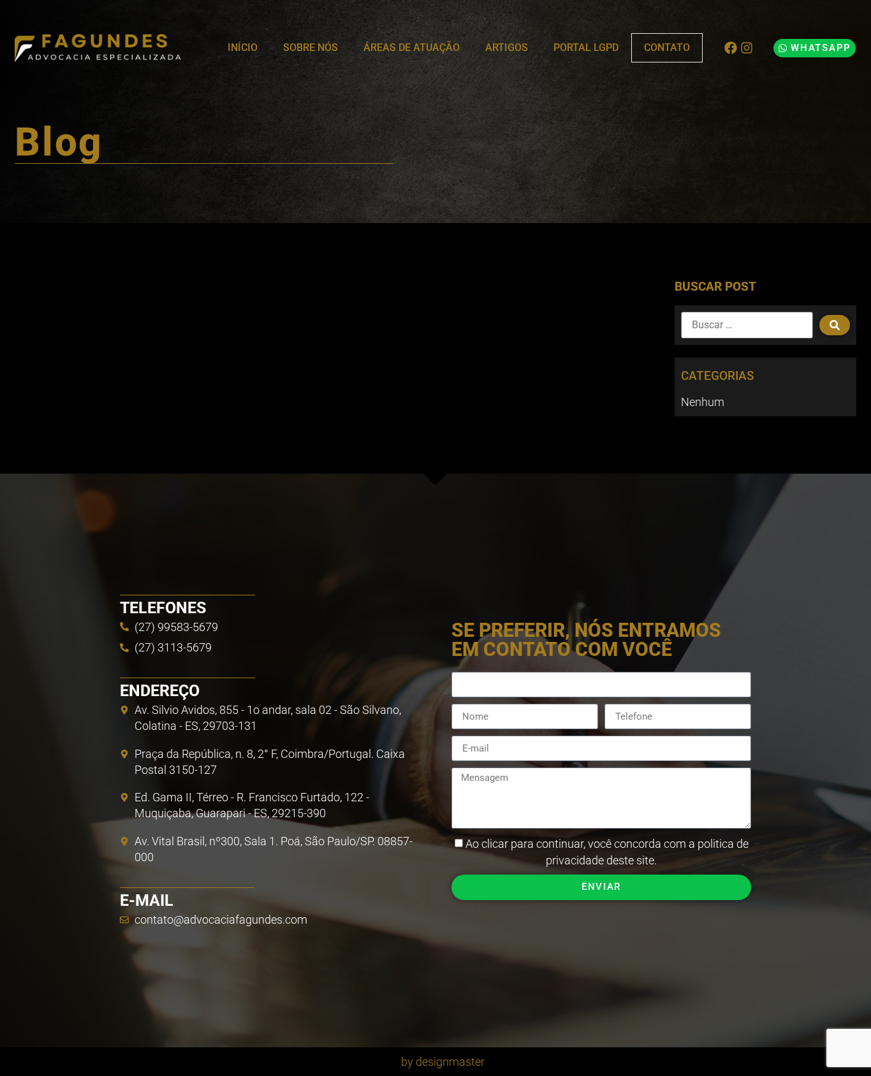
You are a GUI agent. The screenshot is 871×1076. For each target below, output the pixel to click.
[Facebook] (730, 47)
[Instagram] (746, 47)
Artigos (506, 47)
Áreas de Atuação (411, 47)
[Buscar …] (747, 325)
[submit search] (834, 325)
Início (243, 47)
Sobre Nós (310, 47)
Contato (667, 47)
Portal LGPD (585, 47)
